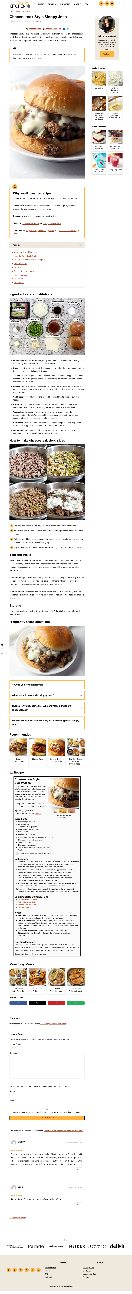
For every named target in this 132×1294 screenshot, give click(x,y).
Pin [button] (55, 811)
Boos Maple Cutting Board (27, 905)
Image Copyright (89, 1274)
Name (12, 1091)
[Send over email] (76, 1003)
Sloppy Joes (31, 230)
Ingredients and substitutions (26, 256)
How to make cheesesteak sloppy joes (30, 260)
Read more (107, 54)
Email (12, 1100)
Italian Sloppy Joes (46, 230)
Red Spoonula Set (25, 907)
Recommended (20, 275)
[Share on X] (37, 1003)
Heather (38, 813)
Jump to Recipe (34, 29)
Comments (19, 282)
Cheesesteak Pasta (30, 223)
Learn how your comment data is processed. (63, 1131)
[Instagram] (106, 3)
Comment (14, 1053)
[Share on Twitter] (68, 29)
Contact (86, 1277)
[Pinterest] (27, 1270)
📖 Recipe (18, 279)
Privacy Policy (88, 1268)
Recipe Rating (15, 1044)
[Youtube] (112, 3)
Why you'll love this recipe (25, 252)
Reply (79, 1170)
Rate (71, 811)
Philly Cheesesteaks (52, 223)
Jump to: (16, 245)
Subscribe (65, 4)
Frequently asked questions (26, 271)
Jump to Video (51, 29)
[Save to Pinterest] (56, 1003)
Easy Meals (26, 11)
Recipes (52, 4)
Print (64, 811)
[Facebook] (101, 3)
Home (41, 4)
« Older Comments (17, 1218)
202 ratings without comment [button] (53, 1024)
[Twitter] (33, 1270)
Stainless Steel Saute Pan (27, 900)
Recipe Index (50, 1268)
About (77, 4)
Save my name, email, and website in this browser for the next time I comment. (47, 1112)
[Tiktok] (39, 1270)
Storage (17, 267)
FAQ (87, 4)
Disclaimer (87, 1271)
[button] (59, 29)
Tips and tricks (20, 263)
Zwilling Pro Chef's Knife (27, 902)
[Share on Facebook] (64, 29)
